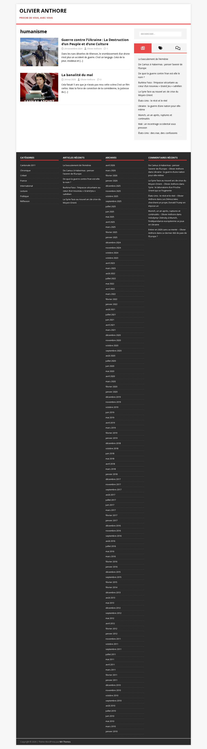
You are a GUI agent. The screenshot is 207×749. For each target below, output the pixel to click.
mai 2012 (110, 618)
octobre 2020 (112, 345)
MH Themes (65, 741)
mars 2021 (111, 329)
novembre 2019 (113, 401)
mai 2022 (110, 283)
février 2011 (111, 674)
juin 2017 (110, 504)
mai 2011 (110, 659)
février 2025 (111, 232)
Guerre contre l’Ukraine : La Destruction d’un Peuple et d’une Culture (95, 42)
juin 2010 (110, 716)
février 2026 (111, 175)
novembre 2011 (113, 638)
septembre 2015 (113, 577)
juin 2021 (110, 319)
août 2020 (110, 355)
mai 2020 (110, 371)
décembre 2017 (113, 479)
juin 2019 (110, 412)
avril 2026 (110, 165)
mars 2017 (111, 510)
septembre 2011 (113, 649)
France (23, 180)
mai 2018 (110, 458)
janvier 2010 (111, 731)
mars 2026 (111, 170)
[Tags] (160, 48)
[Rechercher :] (160, 34)
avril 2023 (110, 263)
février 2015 (111, 582)
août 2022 (110, 273)
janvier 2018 (111, 474)
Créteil (23, 175)
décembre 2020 (113, 335)
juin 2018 (110, 453)
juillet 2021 (111, 314)
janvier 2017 (111, 520)
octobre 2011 (112, 643)
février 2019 (111, 432)
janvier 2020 (111, 391)
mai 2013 (110, 602)
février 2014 (111, 587)
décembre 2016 (113, 525)
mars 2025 (111, 226)
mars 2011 (111, 669)
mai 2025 (110, 216)
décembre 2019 (113, 396)
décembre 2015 (113, 571)
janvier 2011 (111, 680)
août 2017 (110, 494)
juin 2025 (110, 211)
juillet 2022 (111, 278)
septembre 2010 (113, 700)
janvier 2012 (111, 633)
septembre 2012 (113, 613)
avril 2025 (110, 221)
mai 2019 (110, 417)
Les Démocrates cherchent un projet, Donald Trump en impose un (166, 202)
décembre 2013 (113, 592)
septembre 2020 (113, 350)
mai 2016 (110, 551)
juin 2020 (110, 366)
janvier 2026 (111, 180)
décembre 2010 (113, 685)
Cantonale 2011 (27, 165)
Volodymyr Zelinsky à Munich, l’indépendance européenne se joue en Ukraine (166, 221)
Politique (24, 196)
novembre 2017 (113, 484)
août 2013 (110, 597)
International (26, 185)
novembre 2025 (113, 191)
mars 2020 (111, 381)
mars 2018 (111, 468)
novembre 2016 (113, 530)
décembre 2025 (113, 185)
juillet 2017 (111, 499)
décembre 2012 (113, 607)
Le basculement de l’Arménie (153, 59)
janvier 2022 (111, 304)
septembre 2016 (113, 535)
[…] (81, 60)
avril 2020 (110, 376)
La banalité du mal (77, 75)
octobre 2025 (112, 196)
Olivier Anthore (94, 48)
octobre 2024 (112, 252)
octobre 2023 (112, 257)
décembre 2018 (113, 443)
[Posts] (143, 48)
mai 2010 (110, 721)
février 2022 (111, 299)
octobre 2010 (112, 695)
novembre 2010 (113, 690)
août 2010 (110, 705)
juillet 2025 (111, 206)
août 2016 (110, 541)
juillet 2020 (111, 360)
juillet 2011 (111, 654)
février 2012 (111, 628)
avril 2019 (110, 422)
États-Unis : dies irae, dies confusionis (157, 133)
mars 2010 (111, 726)
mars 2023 (111, 268)
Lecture (23, 191)
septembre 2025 (113, 201)
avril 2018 (110, 463)
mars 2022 (111, 294)
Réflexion (25, 201)
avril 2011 (110, 664)
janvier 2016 (111, 566)
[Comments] (178, 48)
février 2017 (111, 515)
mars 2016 (111, 556)
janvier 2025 (111, 237)
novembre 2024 (113, 247)
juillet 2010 (111, 710)
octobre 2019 (112, 407)
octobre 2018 (112, 448)
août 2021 (110, 309)
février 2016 (111, 561)
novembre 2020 (113, 340)
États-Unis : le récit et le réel (152, 100)
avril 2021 (110, 324)
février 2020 (111, 386)
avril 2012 (110, 623)
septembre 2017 (113, 489)
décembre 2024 (113, 242)
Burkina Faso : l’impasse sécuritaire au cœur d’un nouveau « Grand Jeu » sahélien (81, 191)
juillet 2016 (111, 546)
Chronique (25, 170)
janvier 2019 (111, 438)
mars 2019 (111, 427)
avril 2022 (110, 288)
